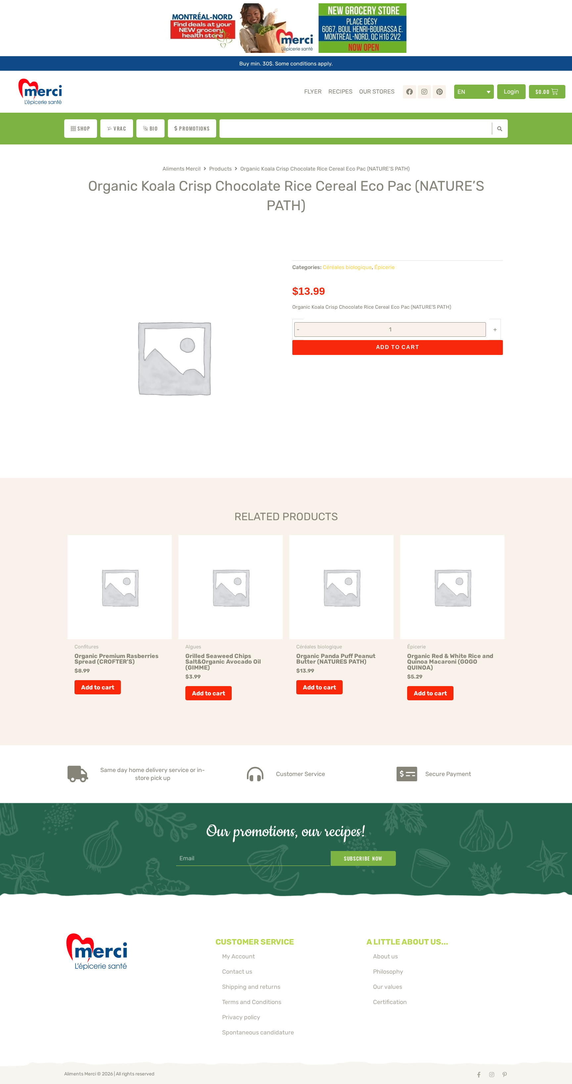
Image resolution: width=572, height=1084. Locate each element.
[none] (474, 92)
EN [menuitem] (461, 91)
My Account (238, 956)
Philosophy (388, 971)
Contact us (237, 971)
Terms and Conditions (251, 1001)
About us (385, 956)
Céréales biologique (347, 267)
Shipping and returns (251, 986)
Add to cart (397, 347)
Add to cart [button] (97, 687)
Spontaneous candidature (258, 1032)
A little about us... (407, 942)
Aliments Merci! (182, 169)
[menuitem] (474, 92)
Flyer (313, 91)
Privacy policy (241, 1017)
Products (220, 169)
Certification (390, 1001)
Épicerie (384, 267)
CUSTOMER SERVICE (254, 942)
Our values (387, 986)
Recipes (340, 91)
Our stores (377, 91)
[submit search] (498, 129)
